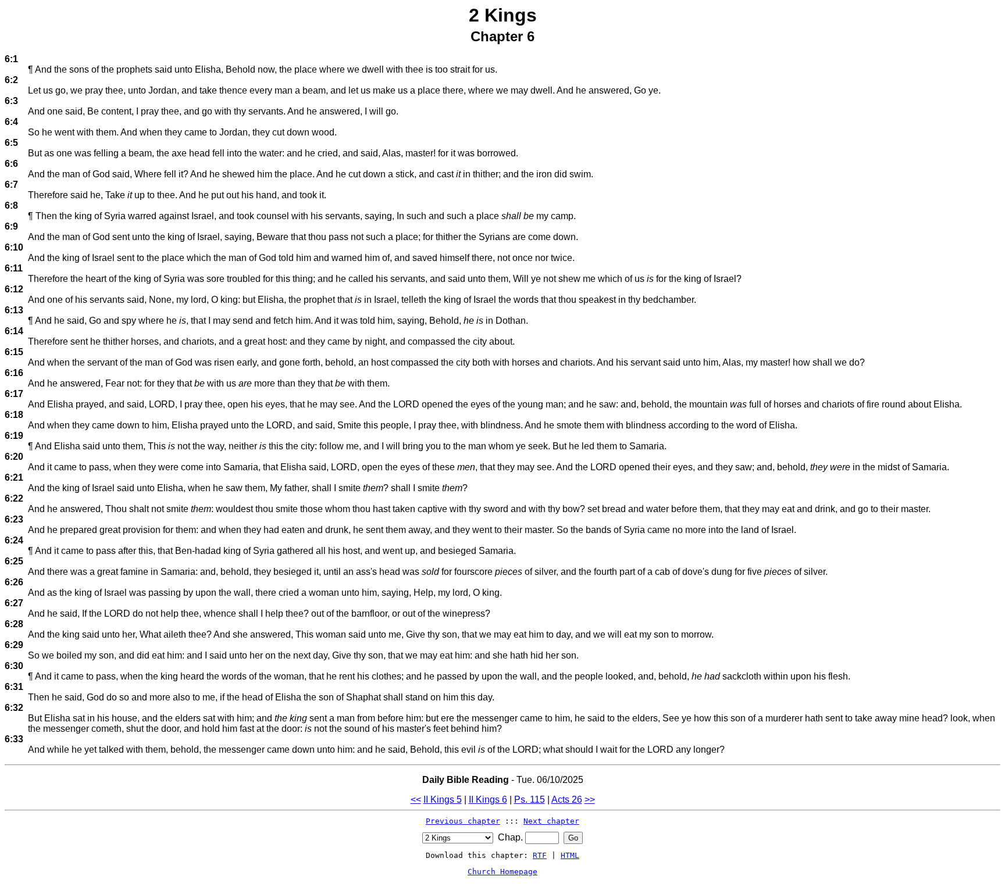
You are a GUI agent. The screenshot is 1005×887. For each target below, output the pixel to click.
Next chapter (551, 821)
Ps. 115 (529, 799)
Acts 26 (566, 799)
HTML (570, 855)
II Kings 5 (442, 799)
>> (590, 799)
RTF (540, 855)
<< (416, 799)
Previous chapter (463, 821)
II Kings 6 (488, 799)
